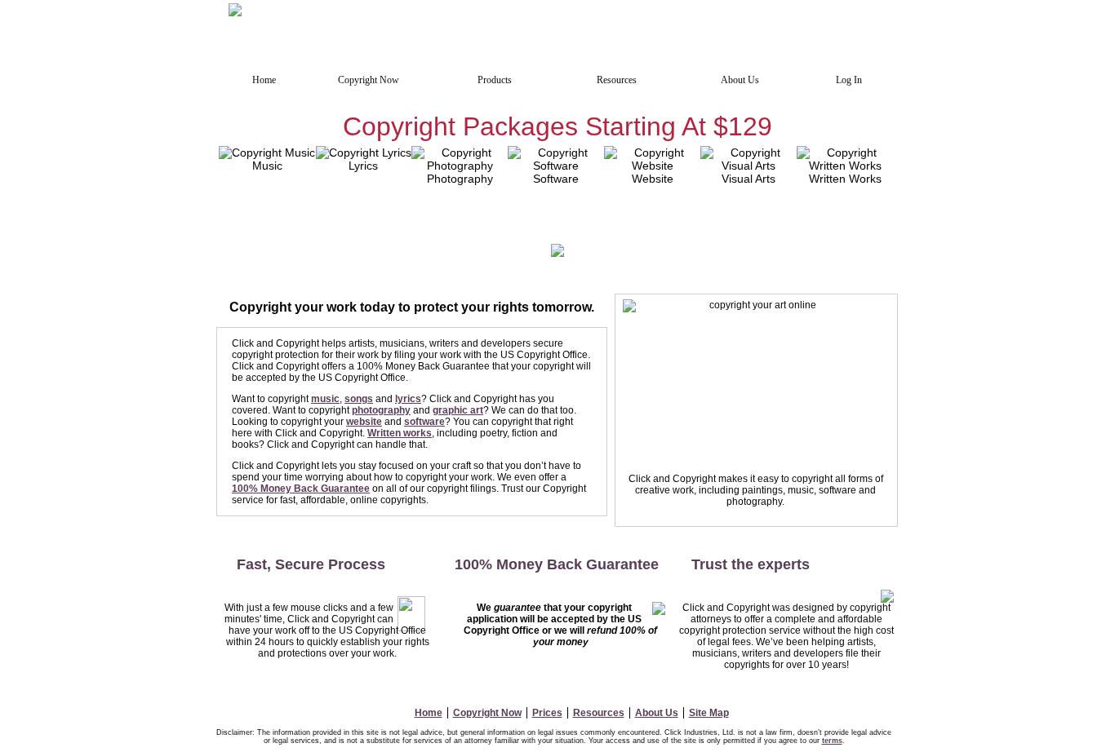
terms (832, 741)
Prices (547, 713)
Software (556, 178)
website (364, 421)
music (325, 399)
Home (428, 713)
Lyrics (363, 165)
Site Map (709, 713)
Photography (460, 178)
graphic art (458, 410)
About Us (656, 713)
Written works (399, 433)
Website (652, 178)
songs (358, 399)
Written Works (845, 178)
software (424, 421)
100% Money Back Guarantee (301, 488)
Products (495, 80)
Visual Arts (748, 178)
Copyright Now (487, 713)
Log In (849, 80)
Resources (598, 713)
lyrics (408, 399)
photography (381, 410)
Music (267, 165)
